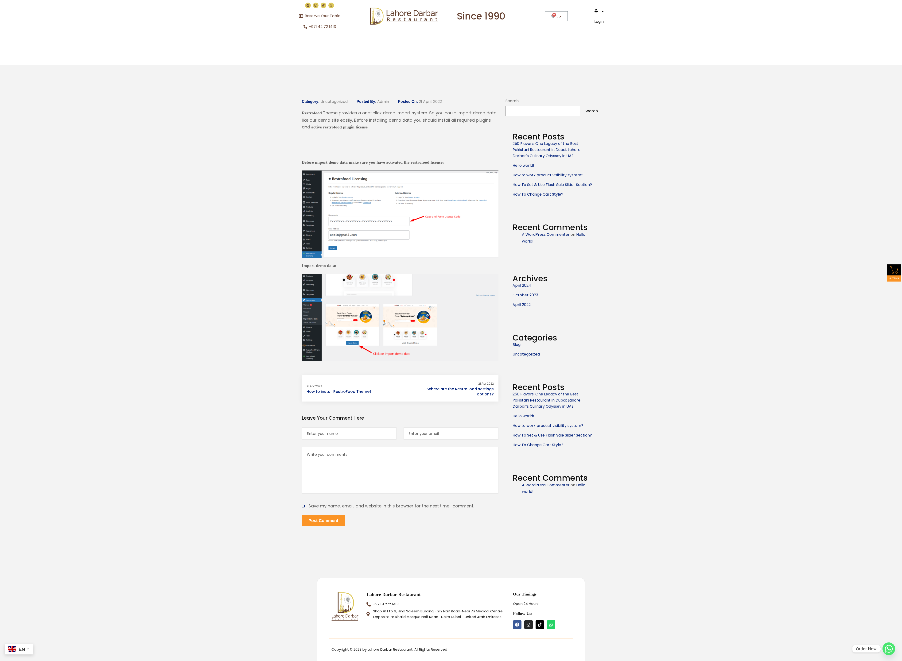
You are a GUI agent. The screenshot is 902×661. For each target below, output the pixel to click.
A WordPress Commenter (546, 234)
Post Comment (323, 520)
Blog (517, 344)
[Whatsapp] (331, 5)
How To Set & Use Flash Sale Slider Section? (552, 184)
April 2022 (522, 304)
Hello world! (523, 165)
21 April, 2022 (430, 101)
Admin (383, 101)
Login (599, 21)
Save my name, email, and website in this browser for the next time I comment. (391, 506)
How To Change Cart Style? (538, 194)
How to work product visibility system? (548, 175)
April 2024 (522, 285)
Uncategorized (334, 101)
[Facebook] (308, 5)
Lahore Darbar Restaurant (393, 594)
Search (512, 101)
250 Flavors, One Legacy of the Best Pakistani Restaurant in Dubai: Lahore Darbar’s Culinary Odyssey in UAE (546, 149)
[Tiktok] (323, 5)
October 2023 (525, 295)
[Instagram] (316, 5)
